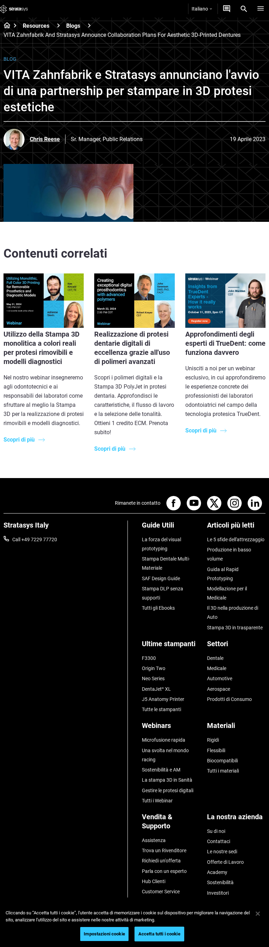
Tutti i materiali (223, 771)
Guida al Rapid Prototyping (223, 574)
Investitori (218, 893)
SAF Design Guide (161, 578)
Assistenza (154, 840)
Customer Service (161, 891)
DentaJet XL (156, 689)
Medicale (216, 668)
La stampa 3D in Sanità (167, 780)
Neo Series (153, 678)
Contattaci (218, 841)
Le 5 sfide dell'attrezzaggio (235, 539)
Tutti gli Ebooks (158, 608)
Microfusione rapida (163, 740)
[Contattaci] (226, 9)
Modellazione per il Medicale (227, 593)
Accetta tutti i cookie (159, 933)
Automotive (219, 678)
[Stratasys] (14, 8)
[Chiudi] (257, 913)
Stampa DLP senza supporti (162, 593)
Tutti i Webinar (157, 800)
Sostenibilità (220, 882)
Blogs (73, 25)
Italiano (200, 9)
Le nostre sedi (222, 851)
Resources (36, 25)
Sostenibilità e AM (161, 770)
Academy (217, 872)
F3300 (149, 658)
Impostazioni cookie (104, 933)
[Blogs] (89, 25)
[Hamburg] (260, 9)
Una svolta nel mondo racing (165, 755)
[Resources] (58, 25)
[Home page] (5, 26)
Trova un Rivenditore (164, 850)
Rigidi (213, 740)
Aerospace (218, 689)
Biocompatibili (222, 760)
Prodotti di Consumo (229, 699)
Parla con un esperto (164, 871)
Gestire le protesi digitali (167, 790)
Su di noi (216, 831)
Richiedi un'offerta (161, 860)
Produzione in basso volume (229, 554)
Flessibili (216, 750)
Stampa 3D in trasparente (235, 627)
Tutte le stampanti (161, 709)
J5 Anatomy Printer (163, 699)
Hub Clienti (153, 881)
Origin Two (153, 668)
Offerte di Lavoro (225, 862)
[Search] (243, 9)
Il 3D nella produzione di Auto (232, 612)
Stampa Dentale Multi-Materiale (166, 563)
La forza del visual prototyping (161, 544)
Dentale (215, 658)
